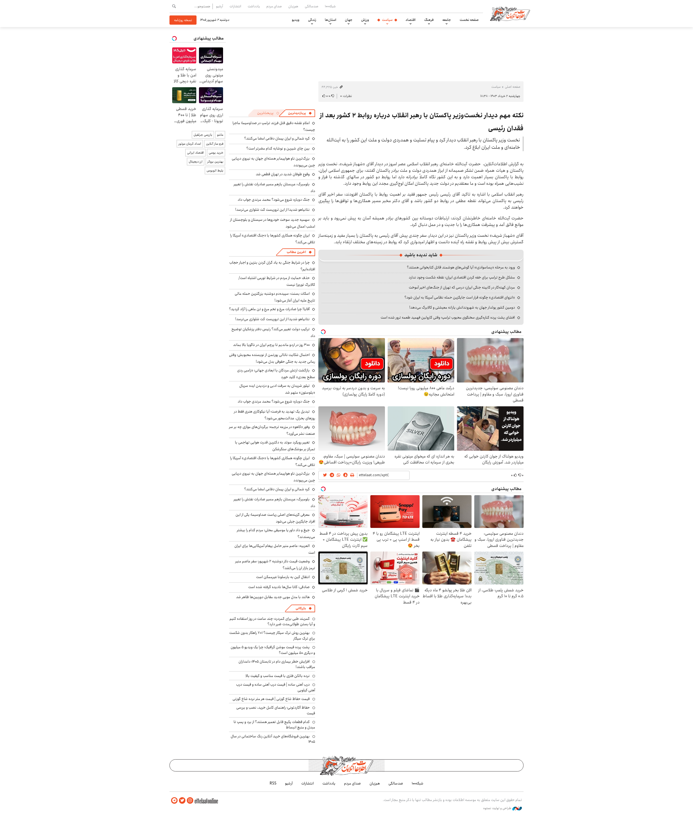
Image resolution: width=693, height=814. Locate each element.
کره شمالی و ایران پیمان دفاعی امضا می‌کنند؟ (277, 138)
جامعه (446, 19)
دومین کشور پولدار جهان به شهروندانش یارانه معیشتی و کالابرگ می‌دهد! (462, 307)
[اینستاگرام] (190, 800)
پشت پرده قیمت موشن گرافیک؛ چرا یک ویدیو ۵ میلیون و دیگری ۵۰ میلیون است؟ (273, 650)
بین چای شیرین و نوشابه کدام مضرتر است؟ (278, 148)
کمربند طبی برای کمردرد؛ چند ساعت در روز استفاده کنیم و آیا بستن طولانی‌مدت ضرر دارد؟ (272, 621)
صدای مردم (274, 6)
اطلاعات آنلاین (510, 13)
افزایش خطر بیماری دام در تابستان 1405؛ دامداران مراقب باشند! (276, 664)
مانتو (220, 134)
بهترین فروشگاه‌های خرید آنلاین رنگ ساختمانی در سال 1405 (273, 739)
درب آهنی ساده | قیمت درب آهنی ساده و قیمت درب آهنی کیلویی (275, 687)
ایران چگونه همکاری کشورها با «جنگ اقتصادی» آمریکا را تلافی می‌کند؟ (272, 238)
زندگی (312, 19)
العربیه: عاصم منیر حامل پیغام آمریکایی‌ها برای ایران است (274, 549)
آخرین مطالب (296, 252)
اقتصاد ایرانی (195, 152)
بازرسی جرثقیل (203, 134)
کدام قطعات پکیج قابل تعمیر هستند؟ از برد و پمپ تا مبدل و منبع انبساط (274, 724)
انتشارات (235, 6)
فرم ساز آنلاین (214, 143)
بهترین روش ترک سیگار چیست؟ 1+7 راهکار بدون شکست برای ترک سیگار (272, 635)
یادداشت (254, 6)
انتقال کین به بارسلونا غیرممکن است (283, 577)
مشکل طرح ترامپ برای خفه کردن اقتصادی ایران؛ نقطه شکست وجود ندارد (462, 277)
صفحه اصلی (512, 86)
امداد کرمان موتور (189, 143)
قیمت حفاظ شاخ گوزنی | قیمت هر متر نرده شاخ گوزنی (271, 699)
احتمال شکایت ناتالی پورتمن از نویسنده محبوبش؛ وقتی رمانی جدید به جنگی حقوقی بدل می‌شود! (272, 358)
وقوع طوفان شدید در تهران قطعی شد (283, 174)
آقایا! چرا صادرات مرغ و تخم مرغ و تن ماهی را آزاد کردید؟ (269, 309)
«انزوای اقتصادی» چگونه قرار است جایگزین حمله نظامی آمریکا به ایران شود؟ (459, 297)
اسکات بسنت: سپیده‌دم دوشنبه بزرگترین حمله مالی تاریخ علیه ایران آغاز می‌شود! (275, 297)
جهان (348, 19)
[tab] (300, 113)
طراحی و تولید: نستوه (497, 808)
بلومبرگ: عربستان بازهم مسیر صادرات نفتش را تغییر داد (274, 187)
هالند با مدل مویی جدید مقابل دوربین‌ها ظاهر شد (273, 597)
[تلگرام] (174, 800)
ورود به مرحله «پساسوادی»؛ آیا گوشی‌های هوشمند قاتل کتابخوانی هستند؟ (461, 267)
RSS (273, 783)
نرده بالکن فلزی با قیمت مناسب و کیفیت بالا (278, 676)
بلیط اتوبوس (215, 170)
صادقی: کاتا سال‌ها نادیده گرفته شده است (279, 587)
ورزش (365, 19)
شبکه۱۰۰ (330, 6)
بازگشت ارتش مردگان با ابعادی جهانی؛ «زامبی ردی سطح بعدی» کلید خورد (276, 373)
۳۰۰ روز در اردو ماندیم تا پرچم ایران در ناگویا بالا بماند (271, 345)
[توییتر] (182, 800)
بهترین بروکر (215, 161)
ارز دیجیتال (195, 161)
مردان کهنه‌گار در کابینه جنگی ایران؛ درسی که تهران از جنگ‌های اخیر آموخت (462, 287)
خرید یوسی (216, 152)
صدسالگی (311, 6)
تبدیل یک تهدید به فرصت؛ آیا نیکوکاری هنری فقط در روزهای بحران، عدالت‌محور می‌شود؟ (274, 414)
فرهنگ (429, 19)
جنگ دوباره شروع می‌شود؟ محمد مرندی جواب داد (274, 200)
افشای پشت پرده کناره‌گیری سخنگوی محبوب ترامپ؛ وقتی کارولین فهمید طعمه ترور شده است (448, 317)
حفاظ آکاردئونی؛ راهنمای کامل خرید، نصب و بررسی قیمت (275, 710)
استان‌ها (330, 19)
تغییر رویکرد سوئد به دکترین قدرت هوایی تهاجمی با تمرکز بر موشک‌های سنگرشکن (275, 445)
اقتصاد (411, 19)
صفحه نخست (469, 19)
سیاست (387, 19)
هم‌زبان (293, 6)
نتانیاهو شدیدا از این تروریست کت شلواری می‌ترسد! (272, 210)
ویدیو (295, 19)
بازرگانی (301, 608)
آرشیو (219, 6)
